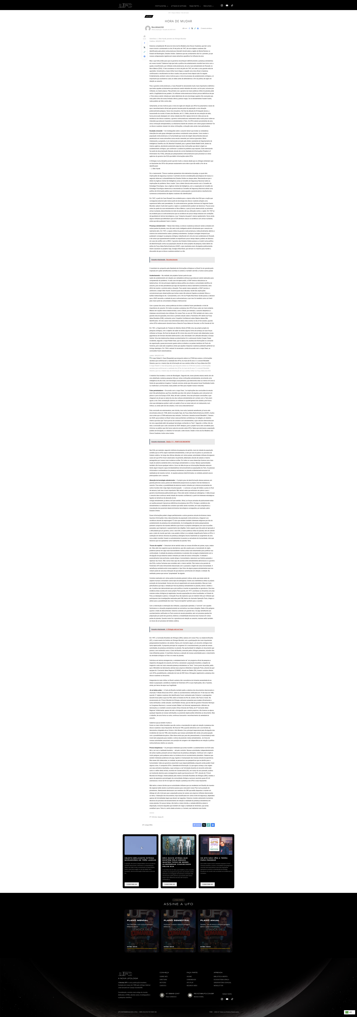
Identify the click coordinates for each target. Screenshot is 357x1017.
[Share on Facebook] (189, 28)
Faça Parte (194, 6)
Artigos (149, 16)
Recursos (208, 6)
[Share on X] (192, 28)
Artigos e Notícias (178, 6)
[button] (161, 6)
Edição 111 (160, 817)
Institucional (160, 6)
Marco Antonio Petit (158, 27)
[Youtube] (227, 5)
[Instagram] (222, 5)
